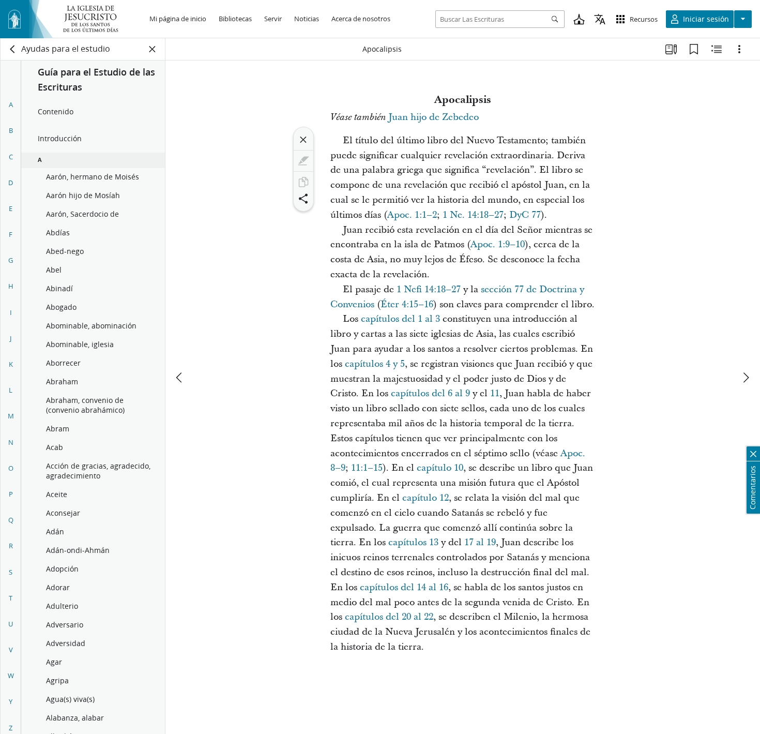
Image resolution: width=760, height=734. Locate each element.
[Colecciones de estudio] (671, 49)
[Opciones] (739, 49)
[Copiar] (303, 182)
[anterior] (180, 377)
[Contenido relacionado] (716, 49)
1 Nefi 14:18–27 (429, 289)
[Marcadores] (693, 49)
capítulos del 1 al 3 (400, 318)
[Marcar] (303, 161)
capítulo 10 (440, 467)
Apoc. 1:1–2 (412, 214)
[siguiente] (745, 377)
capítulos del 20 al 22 (389, 616)
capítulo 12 (425, 497)
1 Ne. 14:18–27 (473, 214)
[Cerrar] (303, 139)
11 (494, 393)
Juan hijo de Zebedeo (433, 117)
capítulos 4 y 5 (375, 363)
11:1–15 (367, 467)
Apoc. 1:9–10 (497, 244)
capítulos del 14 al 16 (404, 587)
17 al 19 (480, 542)
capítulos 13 (413, 542)
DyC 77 (525, 214)
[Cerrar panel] (152, 49)
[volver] (13, 49)
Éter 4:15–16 (407, 304)
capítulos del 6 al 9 (430, 393)
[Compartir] (303, 198)
